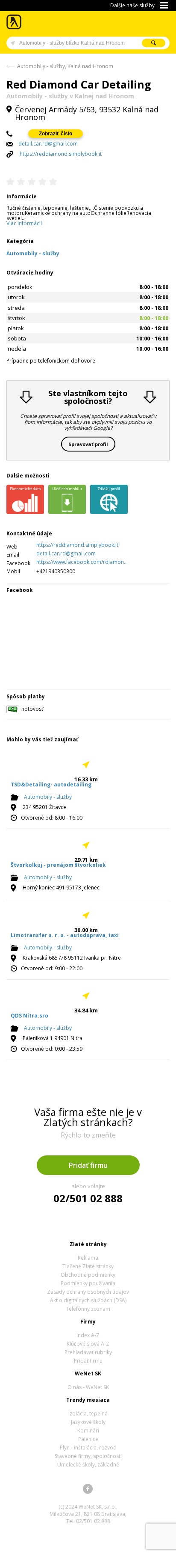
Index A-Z (88, 1335)
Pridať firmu (88, 1165)
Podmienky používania (88, 1283)
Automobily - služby (48, 797)
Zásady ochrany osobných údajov (88, 1291)
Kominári (88, 1430)
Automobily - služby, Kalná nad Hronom (65, 66)
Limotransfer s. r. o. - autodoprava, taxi (65, 935)
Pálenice (88, 1439)
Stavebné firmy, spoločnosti (88, 1456)
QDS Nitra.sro (29, 1015)
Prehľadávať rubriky (88, 1352)
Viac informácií (24, 223)
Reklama (88, 1257)
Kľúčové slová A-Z (88, 1343)
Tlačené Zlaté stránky (88, 1266)
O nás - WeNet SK (88, 1387)
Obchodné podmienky (88, 1274)
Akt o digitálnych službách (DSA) (88, 1300)
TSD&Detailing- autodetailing (51, 784)
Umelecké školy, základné (88, 1464)
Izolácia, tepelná (88, 1413)
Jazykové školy (88, 1422)
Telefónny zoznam (88, 1308)
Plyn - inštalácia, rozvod (88, 1447)
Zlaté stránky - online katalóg (14, 21)
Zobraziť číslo (55, 134)
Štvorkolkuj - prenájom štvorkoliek (58, 865)
